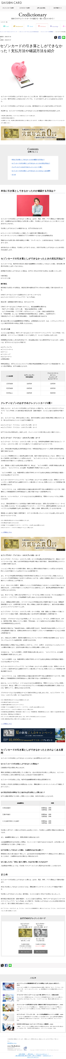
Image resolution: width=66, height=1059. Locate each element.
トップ (8, 31)
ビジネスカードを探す (25, 8)
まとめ (14, 174)
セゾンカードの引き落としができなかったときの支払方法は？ (31, 163)
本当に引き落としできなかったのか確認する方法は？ (28, 159)
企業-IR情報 (22, 1054)
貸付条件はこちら (12, 1043)
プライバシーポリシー (41, 1054)
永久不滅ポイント (58, 8)
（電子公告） (30, 1054)
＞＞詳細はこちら (6, 532)
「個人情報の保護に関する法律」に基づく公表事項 (28, 1055)
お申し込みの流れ (41, 8)
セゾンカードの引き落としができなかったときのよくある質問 (31, 171)
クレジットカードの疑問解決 (47, 31)
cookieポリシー (47, 1055)
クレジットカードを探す (8, 8)
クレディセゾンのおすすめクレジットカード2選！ (27, 167)
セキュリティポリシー (33, 1057)
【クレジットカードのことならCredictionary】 (29, 31)
